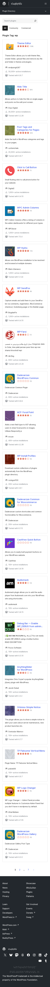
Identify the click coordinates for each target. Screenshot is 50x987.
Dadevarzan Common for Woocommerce (28, 500)
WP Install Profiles (26, 456)
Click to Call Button (27, 167)
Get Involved (32, 904)
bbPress (7, 933)
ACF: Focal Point (25, 412)
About (5, 883)
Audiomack (23, 580)
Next (34, 869)
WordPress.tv (9, 917)
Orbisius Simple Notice (29, 707)
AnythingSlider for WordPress (24, 668)
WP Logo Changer (26, 788)
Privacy (5, 896)
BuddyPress (9, 938)
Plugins (29, 892)
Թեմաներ (31, 887)
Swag (30, 917)
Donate (30, 913)
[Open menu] (46, 3)
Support (5, 908)
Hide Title (22, 86)
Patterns (30, 896)
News (5, 887)
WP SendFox (23, 288)
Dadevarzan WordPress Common (28, 376)
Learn (4, 904)
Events (29, 908)
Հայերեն (12, 949)
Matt (5, 929)
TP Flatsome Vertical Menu (31, 750)
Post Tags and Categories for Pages (28, 128)
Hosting (5, 892)
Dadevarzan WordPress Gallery (26, 832)
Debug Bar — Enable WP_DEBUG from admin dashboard (29, 625)
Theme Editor (24, 43)
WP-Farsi (21, 331)
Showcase (31, 883)
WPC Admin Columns (28, 207)
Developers (7, 913)
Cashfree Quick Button (29, 539)
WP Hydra (22, 248)
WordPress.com (10, 925)
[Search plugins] (35, 20)
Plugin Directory (8, 11)
